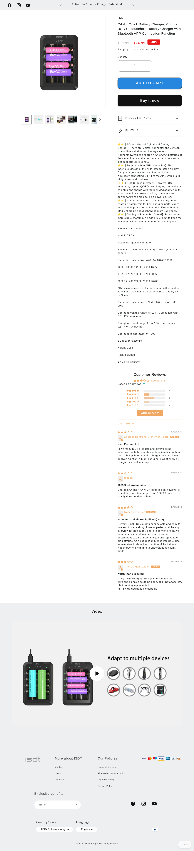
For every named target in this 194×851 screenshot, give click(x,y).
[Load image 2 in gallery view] (38, 119)
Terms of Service (107, 767)
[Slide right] (100, 119)
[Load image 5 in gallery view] (72, 119)
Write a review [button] (150, 412)
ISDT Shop (90, 844)
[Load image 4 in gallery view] (61, 119)
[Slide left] (17, 119)
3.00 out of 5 (158, 380)
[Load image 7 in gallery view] (95, 119)
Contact (59, 767)
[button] (150, 118)
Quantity (122, 57)
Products (60, 779)
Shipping (123, 49)
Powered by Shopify (107, 844)
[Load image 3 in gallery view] (49, 119)
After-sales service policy (111, 773)
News (58, 773)
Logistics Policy (106, 779)
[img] (125, 432)
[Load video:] (97, 673)
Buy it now (149, 100)
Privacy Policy (105, 786)
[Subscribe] (75, 804)
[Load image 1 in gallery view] (26, 119)
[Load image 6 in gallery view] (84, 119)
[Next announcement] (133, 5)
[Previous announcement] (61, 5)
